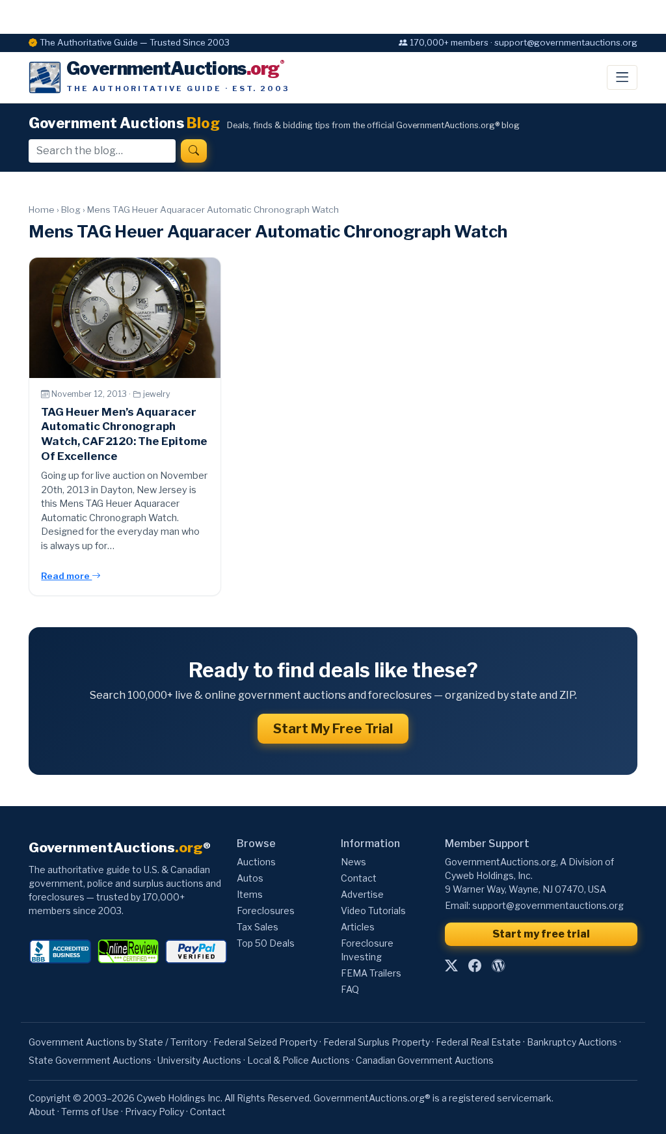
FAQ (350, 989)
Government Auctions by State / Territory (118, 1041)
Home (42, 209)
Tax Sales (257, 926)
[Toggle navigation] (622, 77)
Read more (66, 576)
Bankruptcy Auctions (572, 1041)
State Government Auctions (90, 1060)
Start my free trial (541, 934)
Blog (71, 209)
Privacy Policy (154, 1111)
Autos (250, 878)
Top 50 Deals (266, 943)
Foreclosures (266, 910)
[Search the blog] (194, 151)
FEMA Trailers (371, 973)
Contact (359, 878)
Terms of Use (90, 1111)
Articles (358, 926)
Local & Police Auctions (298, 1060)
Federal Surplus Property (376, 1041)
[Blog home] (498, 966)
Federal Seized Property (265, 1041)
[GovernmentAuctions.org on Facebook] (474, 966)
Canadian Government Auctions (425, 1060)
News (353, 861)
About (42, 1111)
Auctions (256, 861)
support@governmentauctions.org (548, 905)
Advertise (362, 894)
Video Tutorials (373, 910)
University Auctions (199, 1060)
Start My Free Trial (333, 728)
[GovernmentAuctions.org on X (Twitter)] (451, 966)
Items (250, 894)
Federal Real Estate (478, 1041)
